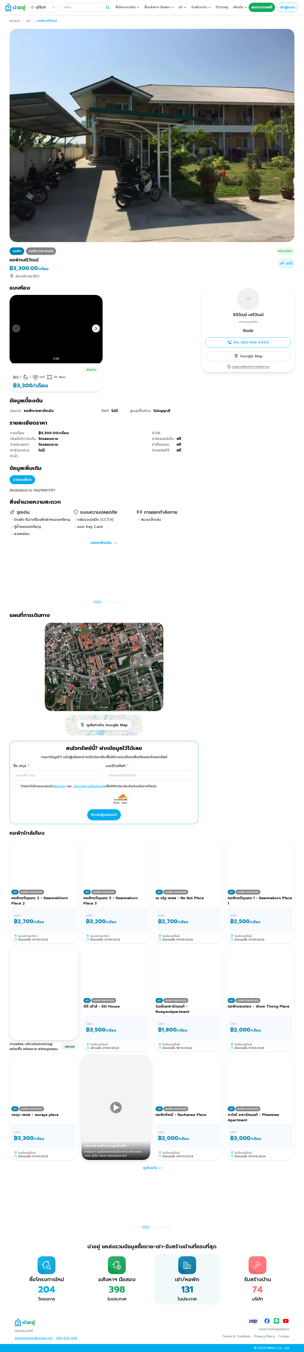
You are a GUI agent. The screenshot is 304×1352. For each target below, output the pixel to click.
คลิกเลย (70, 1047)
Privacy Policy (264, 1336)
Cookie (283, 1336)
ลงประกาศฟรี (261, 7)
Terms (124, 802)
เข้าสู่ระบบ (287, 7)
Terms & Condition (237, 1336)
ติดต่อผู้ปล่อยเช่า (104, 814)
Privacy (116, 802)
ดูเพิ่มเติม (150, 1168)
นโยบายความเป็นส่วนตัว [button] (89, 786)
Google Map (251, 356)
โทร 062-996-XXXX (251, 342)
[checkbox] (15, 786)
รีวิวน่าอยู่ (222, 7)
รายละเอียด (22, 479)
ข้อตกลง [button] (60, 786)
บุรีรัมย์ (40, 7)
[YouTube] (285, 1321)
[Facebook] (267, 1321)
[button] (87, 7)
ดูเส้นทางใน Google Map (107, 725)
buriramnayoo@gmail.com (34, 1338)
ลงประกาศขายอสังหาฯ (274, 1329)
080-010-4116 (66, 1338)
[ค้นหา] (107, 7)
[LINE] (276, 1321)
